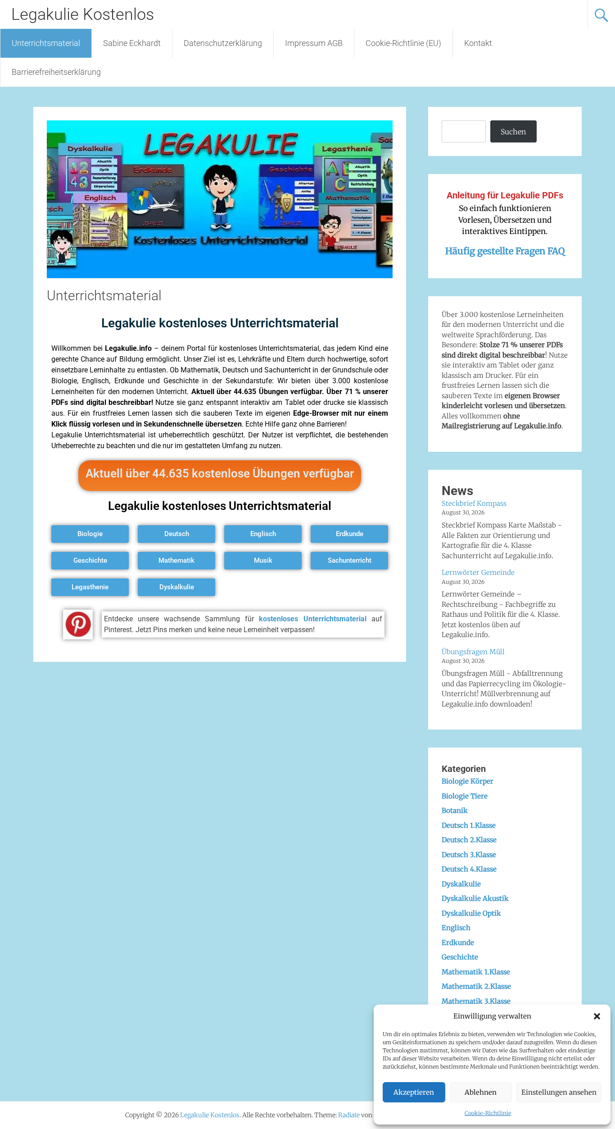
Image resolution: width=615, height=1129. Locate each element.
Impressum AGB (314, 43)
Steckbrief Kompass (474, 503)
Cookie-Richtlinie (488, 1113)
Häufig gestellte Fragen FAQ (505, 251)
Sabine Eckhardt (132, 43)
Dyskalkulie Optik (471, 913)
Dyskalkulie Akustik (475, 898)
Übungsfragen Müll (473, 651)
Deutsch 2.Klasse (469, 839)
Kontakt (478, 43)
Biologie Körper (467, 781)
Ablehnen (481, 1092)
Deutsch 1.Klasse (469, 825)
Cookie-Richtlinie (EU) (403, 43)
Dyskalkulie (461, 884)
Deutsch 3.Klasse (469, 854)
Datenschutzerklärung (223, 43)
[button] (596, 1016)
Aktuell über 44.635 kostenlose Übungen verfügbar (220, 473)
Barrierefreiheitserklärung (56, 72)
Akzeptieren (413, 1092)
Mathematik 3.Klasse (476, 1001)
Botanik (455, 810)
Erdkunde (458, 942)
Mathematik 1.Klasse (476, 972)
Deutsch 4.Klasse (469, 869)
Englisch (456, 927)
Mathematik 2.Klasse (476, 986)
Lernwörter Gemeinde (478, 572)
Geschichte (460, 957)
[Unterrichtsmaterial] (220, 275)
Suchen (513, 131)
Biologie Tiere (465, 796)
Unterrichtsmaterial (46, 43)
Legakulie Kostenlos (82, 14)
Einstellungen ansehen (559, 1092)
